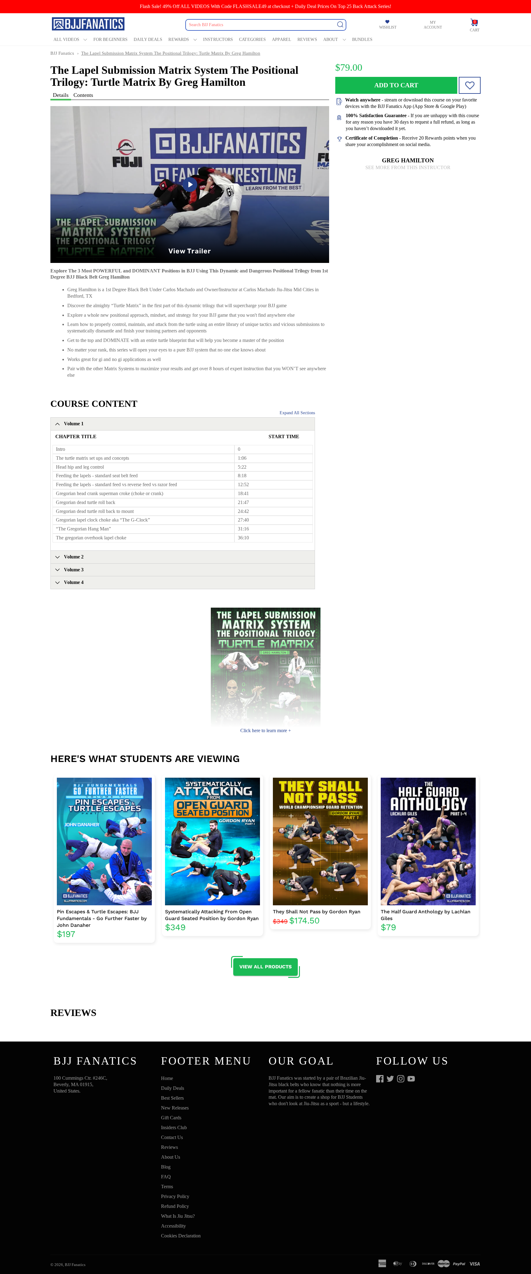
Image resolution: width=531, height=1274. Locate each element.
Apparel (281, 39)
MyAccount (433, 25)
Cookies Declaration (181, 1235)
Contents (83, 95)
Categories (252, 39)
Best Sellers (172, 1098)
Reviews (307, 39)
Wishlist (387, 27)
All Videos (66, 39)
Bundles (362, 39)
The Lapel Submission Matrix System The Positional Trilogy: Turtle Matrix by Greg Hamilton (170, 53)
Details (61, 95)
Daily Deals (148, 39)
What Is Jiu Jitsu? (178, 1216)
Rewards (178, 39)
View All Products (265, 967)
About (330, 39)
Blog (166, 1166)
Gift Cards (171, 1117)
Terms (167, 1186)
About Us (170, 1157)
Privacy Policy (175, 1196)
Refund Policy (175, 1206)
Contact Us (172, 1137)
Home (167, 1078)
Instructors (218, 39)
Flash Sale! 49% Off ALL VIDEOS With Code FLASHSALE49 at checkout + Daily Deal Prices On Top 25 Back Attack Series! (265, 6)
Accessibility (173, 1225)
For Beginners (110, 39)
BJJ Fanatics (62, 53)
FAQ (166, 1176)
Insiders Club (174, 1127)
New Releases (175, 1107)
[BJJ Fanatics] (89, 24)
